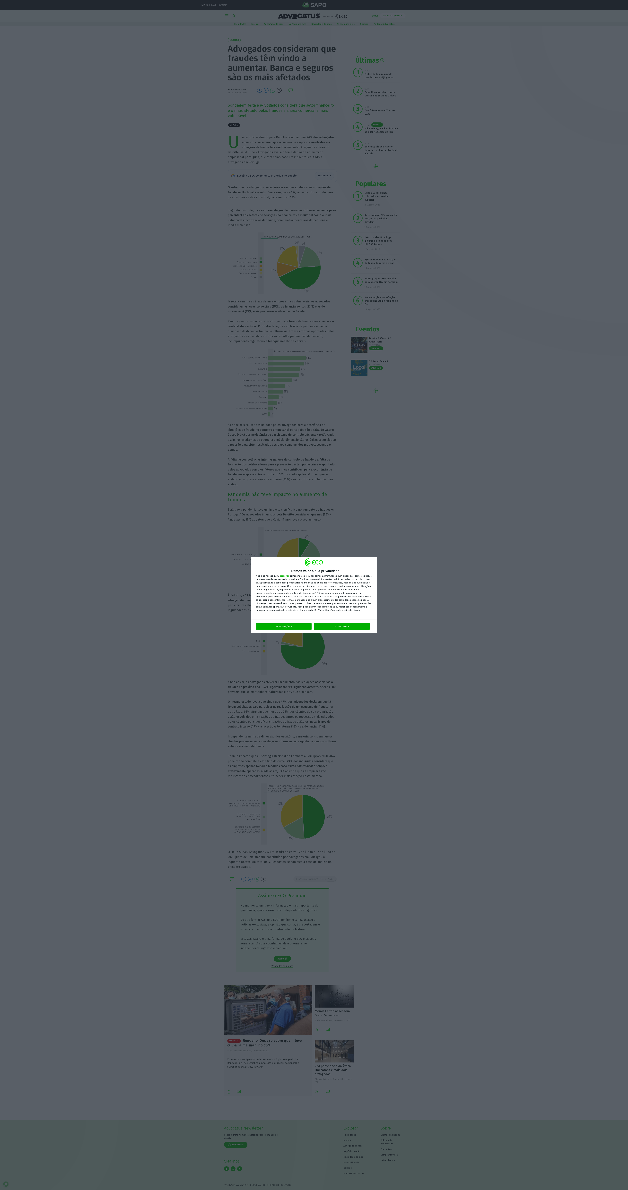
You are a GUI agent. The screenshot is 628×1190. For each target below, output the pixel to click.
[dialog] (314, 595)
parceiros (284, 576)
